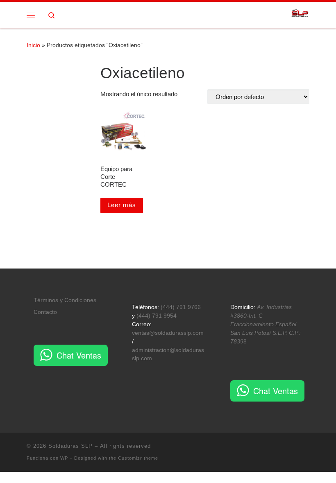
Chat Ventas (79, 355)
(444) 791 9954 (156, 316)
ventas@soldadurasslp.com (168, 333)
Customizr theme (138, 458)
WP (64, 458)
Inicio (33, 45)
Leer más (121, 204)
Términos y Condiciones (65, 300)
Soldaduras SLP (70, 446)
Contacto (45, 312)
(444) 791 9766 (181, 307)
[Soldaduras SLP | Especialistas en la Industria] (300, 14)
